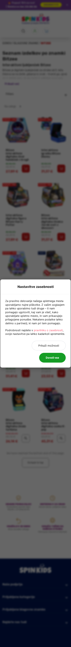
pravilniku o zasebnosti (48, 330)
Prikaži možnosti (48, 345)
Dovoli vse (52, 357)
